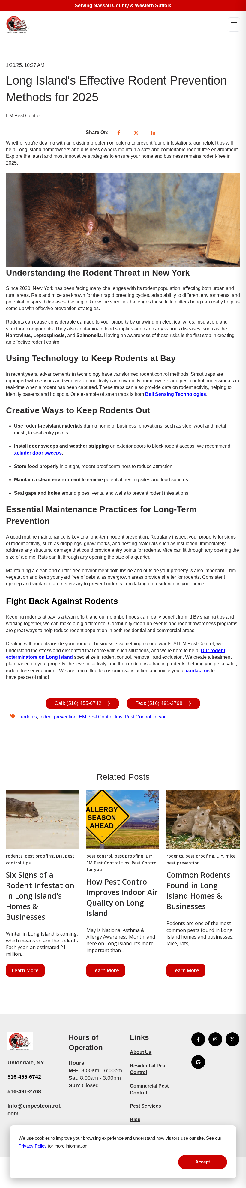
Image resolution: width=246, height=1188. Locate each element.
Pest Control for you (146, 716)
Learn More (25, 970)
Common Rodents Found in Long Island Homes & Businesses (198, 890)
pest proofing (39, 856)
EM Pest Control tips (100, 716)
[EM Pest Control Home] (18, 25)
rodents (29, 716)
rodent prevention (57, 716)
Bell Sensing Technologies (175, 394)
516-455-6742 (24, 1077)
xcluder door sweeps (38, 452)
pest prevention (183, 863)
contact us (198, 670)
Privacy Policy (33, 1145)
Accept (202, 1161)
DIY (59, 856)
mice (231, 856)
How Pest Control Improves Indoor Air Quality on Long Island (122, 897)
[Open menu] (234, 24)
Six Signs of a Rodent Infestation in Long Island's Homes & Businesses (40, 896)
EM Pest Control (23, 115)
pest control (99, 856)
